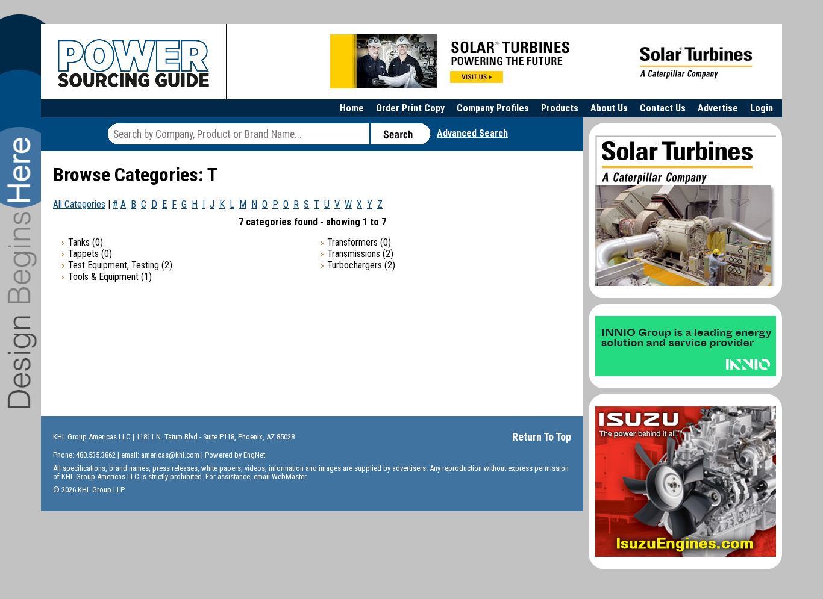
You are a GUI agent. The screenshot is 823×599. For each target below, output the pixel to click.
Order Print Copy (410, 108)
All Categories (79, 204)
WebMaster (289, 476)
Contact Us (663, 108)
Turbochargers (354, 265)
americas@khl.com (170, 454)
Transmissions (353, 253)
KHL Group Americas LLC (92, 436)
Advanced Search (472, 133)
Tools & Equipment (103, 276)
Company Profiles (493, 108)
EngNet (254, 454)
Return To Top (541, 436)
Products (559, 108)
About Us (609, 108)
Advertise (718, 108)
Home (352, 108)
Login (761, 108)
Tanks (79, 242)
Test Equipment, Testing (113, 265)
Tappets (83, 253)
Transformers (352, 242)
